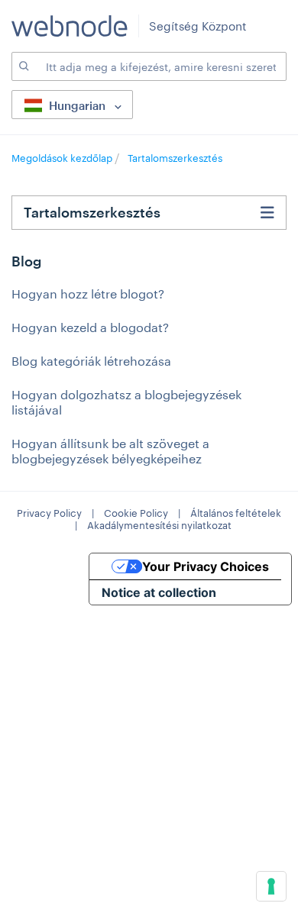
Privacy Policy (49, 513)
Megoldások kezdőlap (63, 158)
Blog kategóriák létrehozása (91, 360)
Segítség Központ (198, 26)
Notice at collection (159, 592)
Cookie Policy (136, 513)
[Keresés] (22, 66)
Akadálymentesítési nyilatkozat (159, 525)
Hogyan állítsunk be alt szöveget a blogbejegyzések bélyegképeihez (110, 451)
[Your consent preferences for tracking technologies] (271, 886)
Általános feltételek (235, 513)
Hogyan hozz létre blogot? (87, 293)
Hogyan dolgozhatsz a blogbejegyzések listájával (126, 402)
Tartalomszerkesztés (175, 158)
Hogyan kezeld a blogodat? (90, 327)
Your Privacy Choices (205, 566)
